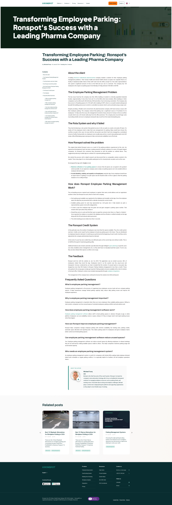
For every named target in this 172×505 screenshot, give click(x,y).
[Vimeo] (129, 485)
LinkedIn (118, 482)
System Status (102, 476)
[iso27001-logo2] (93, 499)
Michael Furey (47, 64)
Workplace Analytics (86, 480)
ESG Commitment (103, 483)
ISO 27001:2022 (102, 480)
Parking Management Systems (85, 432)
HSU (54, 436)
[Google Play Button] (56, 484)
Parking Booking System (87, 470)
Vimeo (117, 485)
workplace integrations (113, 271)
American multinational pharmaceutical (84, 77)
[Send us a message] (129, 470)
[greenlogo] (47, 3)
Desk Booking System (87, 473)
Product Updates (102, 473)
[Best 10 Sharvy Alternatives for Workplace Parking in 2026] (55, 420)
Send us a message (121, 470)
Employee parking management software (76, 314)
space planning (113, 245)
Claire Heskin (116, 436)
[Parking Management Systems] (86, 420)
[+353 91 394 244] (129, 473)
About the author (76, 368)
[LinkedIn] (129, 482)
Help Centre (101, 470)
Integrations (84, 483)
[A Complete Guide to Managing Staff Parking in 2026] (116, 420)
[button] (121, 3)
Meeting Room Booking (87, 476)
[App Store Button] (46, 484)
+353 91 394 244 (120, 473)
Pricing (83, 486)
